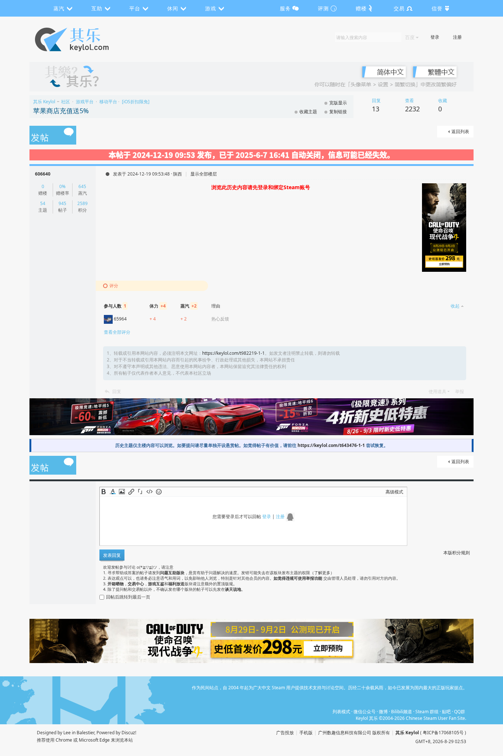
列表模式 (341, 711)
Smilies (158, 491)
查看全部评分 (117, 332)
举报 (459, 391)
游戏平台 (85, 101)
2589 (82, 203)
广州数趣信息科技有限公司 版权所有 (354, 732)
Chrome (64, 740)
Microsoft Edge (94, 740)
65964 (120, 319)
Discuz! (129, 732)
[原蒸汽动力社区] (87, 39)
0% (62, 186)
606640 (42, 174)
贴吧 (446, 711)
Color (112, 491)
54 (42, 203)
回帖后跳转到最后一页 (128, 597)
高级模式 (394, 492)
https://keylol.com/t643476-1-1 (331, 445)
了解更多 (322, 572)
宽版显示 (338, 103)
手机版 (306, 732)
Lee (67, 732)
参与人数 (115, 306)
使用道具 (437, 391)
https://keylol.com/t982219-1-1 (233, 353)
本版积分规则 (456, 552)
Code (149, 491)
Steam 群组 (427, 711)
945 (62, 203)
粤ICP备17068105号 (443, 732)
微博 (383, 711)
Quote (140, 491)
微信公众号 (364, 711)
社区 (65, 101)
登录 (434, 37)
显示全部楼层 (203, 174)
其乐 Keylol (44, 101)
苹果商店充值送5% (61, 110)
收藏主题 (308, 111)
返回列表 (460, 131)
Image (122, 491)
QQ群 (459, 711)
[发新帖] (52, 136)
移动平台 (108, 101)
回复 (116, 391)
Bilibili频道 (401, 711)
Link (131, 491)
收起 (455, 306)
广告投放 (285, 732)
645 (82, 186)
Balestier (85, 732)
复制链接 (338, 111)
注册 (457, 37)
